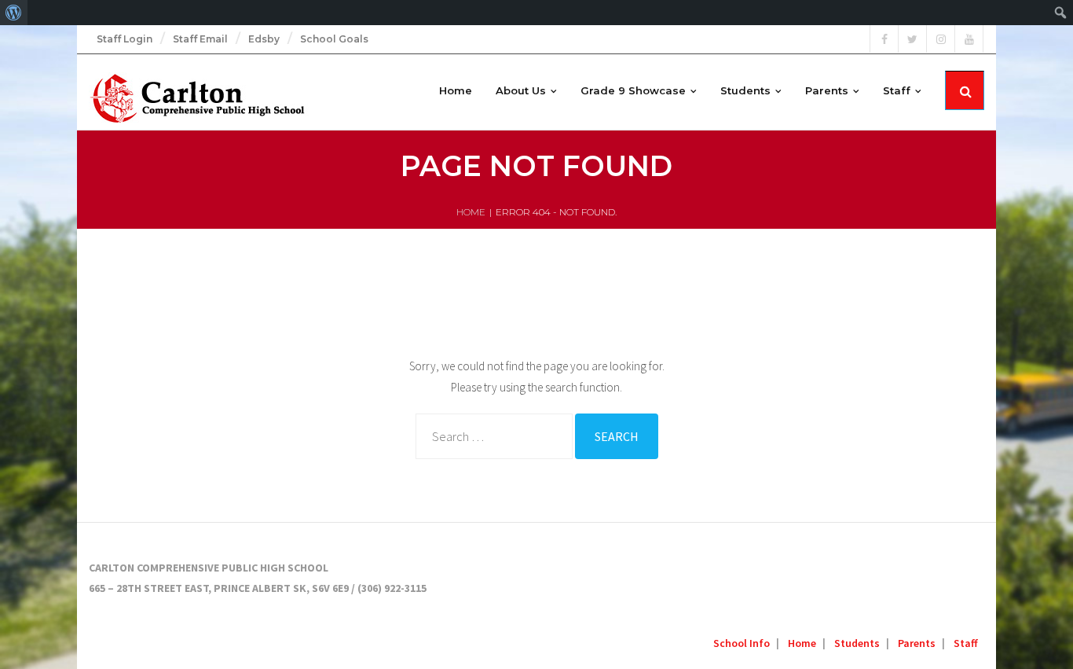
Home (470, 212)
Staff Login (124, 39)
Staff (966, 643)
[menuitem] (13, 12)
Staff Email (200, 39)
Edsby (264, 39)
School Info (741, 643)
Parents (917, 643)
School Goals (334, 39)
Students (857, 643)
